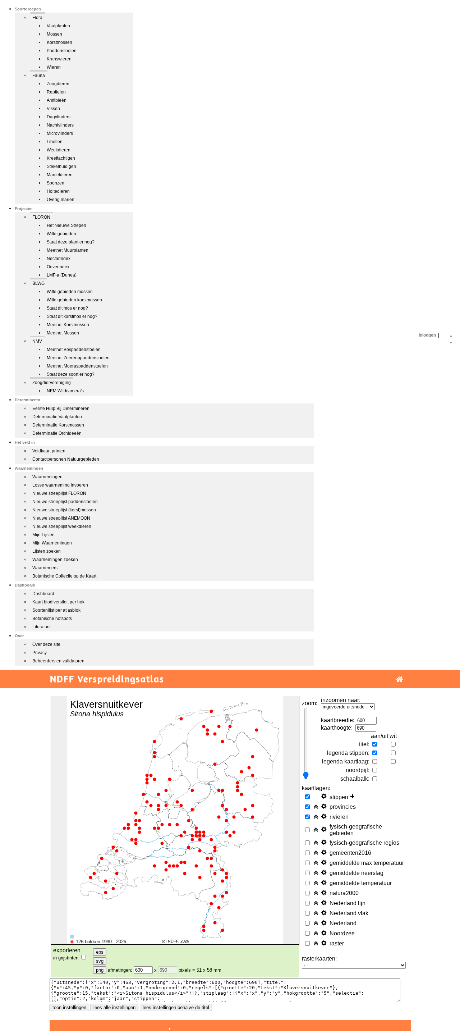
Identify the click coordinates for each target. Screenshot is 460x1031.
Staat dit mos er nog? (67, 308)
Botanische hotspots (52, 618)
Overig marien (60, 199)
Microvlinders (60, 133)
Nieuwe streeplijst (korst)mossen (64, 509)
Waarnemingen (47, 476)
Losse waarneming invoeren (60, 485)
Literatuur (41, 626)
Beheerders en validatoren (58, 660)
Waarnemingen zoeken (55, 559)
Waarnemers (45, 567)
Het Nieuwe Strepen (66, 225)
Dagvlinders (58, 116)
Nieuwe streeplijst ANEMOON (61, 518)
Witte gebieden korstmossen (74, 299)
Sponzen (55, 183)
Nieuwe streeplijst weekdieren (61, 526)
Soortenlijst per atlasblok (56, 610)
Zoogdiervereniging (51, 382)
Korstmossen (59, 42)
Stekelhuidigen (61, 166)
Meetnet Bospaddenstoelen (74, 349)
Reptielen (56, 92)
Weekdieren (58, 149)
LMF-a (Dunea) (62, 275)
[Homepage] (399, 679)
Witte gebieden (61, 233)
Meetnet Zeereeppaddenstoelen (78, 357)
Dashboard (43, 593)
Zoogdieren (58, 83)
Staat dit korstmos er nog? (72, 316)
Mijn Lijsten (43, 534)
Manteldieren (60, 174)
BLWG (38, 283)
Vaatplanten (58, 25)
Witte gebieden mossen (70, 291)
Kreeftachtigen (61, 158)
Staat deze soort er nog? (71, 374)
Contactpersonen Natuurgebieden (65, 459)
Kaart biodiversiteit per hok (58, 602)
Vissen (53, 108)
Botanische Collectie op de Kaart (64, 576)
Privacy (39, 652)
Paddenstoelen (62, 50)
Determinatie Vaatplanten (57, 416)
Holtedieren (58, 191)
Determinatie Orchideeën (57, 433)
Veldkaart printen (48, 450)
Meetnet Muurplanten (67, 250)
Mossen (54, 34)
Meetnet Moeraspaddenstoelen (77, 366)
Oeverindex (58, 266)
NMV (37, 341)
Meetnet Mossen (63, 333)
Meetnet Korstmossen (68, 324)
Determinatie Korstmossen (58, 425)
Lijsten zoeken (46, 551)
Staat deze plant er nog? (71, 242)
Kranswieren (59, 58)
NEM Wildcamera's (65, 390)
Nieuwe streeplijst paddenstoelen (65, 501)
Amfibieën (56, 100)
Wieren (54, 67)
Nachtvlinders (60, 125)
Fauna (38, 75)
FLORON (41, 217)
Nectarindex (58, 258)
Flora (37, 17)
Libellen (55, 141)
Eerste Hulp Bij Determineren (60, 408)
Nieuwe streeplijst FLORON (59, 493)
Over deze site (46, 644)
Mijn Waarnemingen (52, 543)
